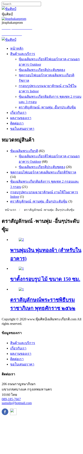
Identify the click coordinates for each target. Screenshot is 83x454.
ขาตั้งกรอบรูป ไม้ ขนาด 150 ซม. (45, 279)
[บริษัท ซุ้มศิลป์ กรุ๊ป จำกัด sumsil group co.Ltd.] (9, 39)
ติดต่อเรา (17, 123)
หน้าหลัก (16, 48)
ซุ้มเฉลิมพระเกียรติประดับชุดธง (42, 70)
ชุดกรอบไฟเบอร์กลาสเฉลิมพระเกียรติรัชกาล (43, 172)
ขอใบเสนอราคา (22, 128)
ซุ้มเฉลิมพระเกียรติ (24, 151)
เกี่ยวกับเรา (18, 112)
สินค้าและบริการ (22, 54)
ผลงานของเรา (20, 118)
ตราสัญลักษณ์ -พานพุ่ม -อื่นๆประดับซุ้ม (47, 107)
